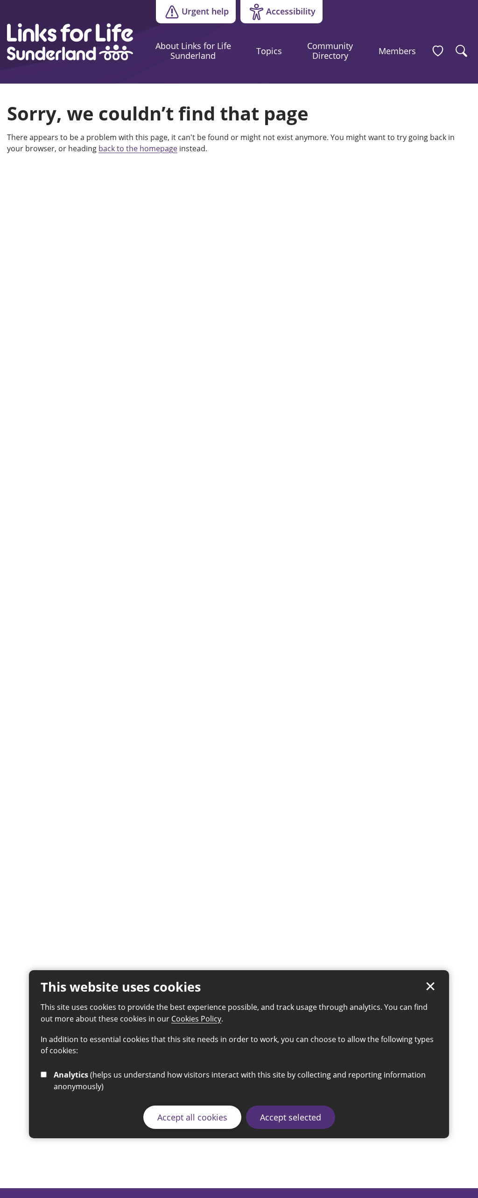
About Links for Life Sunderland (193, 51)
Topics (269, 50)
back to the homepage (137, 148)
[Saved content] (438, 51)
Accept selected (290, 1117)
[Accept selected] (430, 987)
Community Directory (330, 51)
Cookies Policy (196, 1019)
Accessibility (278, 13)
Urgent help (205, 11)
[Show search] (461, 51)
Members (397, 50)
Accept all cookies (192, 1117)
